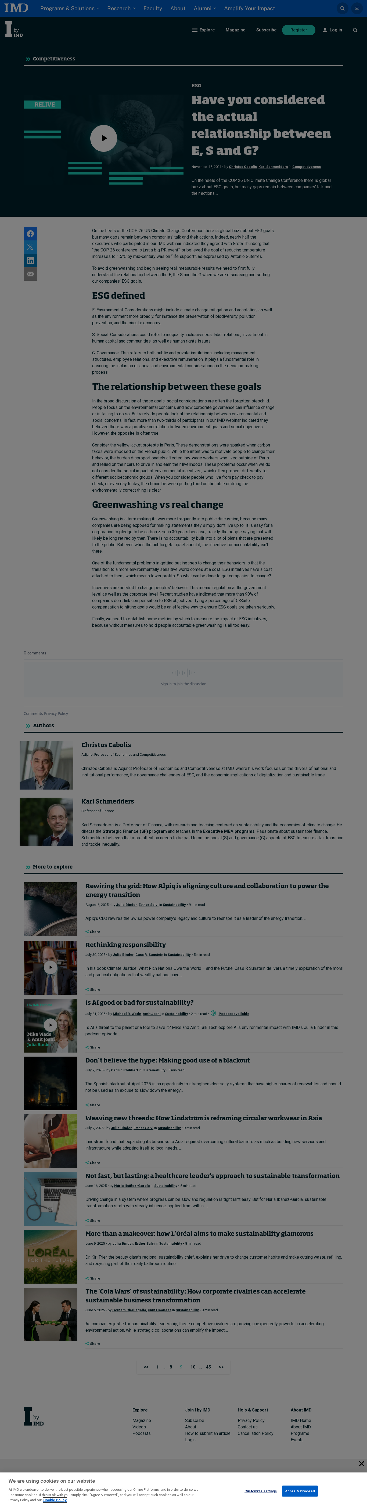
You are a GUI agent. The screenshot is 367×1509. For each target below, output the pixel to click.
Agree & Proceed (300, 1491)
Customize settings (260, 1491)
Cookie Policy (55, 1500)
